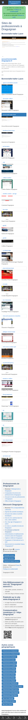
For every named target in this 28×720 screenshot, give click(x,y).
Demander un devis (9, 555)
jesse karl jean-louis (8, 268)
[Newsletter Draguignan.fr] (22, 2)
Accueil (2, 718)
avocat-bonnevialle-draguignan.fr (9, 60)
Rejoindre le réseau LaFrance (11, 561)
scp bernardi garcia (8, 362)
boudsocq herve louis (9, 130)
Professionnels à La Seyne (9, 662)
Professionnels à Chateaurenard (11, 653)
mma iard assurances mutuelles (11, 316)
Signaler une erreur (9, 558)
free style (5, 209)
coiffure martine (7, 177)
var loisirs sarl (6, 456)
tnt (3, 410)
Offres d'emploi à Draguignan (13, 501)
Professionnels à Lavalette (9, 665)
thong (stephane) (7, 394)
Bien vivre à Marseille (8, 698)
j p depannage (7, 250)
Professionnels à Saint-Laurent (10, 689)
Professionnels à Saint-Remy (10, 695)
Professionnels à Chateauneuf (10, 650)
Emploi (14, 718)
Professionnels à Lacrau (9, 659)
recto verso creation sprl (9, 346)
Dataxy (18, 565)
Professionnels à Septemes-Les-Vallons (12, 686)
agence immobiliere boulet (10, 82)
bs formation (6, 146)
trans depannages (8, 440)
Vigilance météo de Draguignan (13, 538)
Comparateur (8, 718)
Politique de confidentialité (10, 569)
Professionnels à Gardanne (9, 656)
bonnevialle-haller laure (9, 114)
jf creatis (5, 284)
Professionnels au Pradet (9, 671)
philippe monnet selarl (9, 331)
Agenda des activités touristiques (14, 511)
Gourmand (19, 718)
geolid (4, 225)
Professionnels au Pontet (9, 668)
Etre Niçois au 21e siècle (9, 701)
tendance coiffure (7, 378)
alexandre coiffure (8, 98)
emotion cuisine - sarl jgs (9, 193)
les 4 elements (7, 300)
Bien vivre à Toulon (7, 704)
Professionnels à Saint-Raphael (10, 692)
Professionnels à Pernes (9, 674)
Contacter (17, 549)
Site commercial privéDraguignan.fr (14, 2)
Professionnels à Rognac (9, 680)
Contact (25, 718)
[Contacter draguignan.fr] (25, 2)
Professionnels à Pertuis (9, 677)
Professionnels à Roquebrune (10, 683)
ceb (4, 162)
